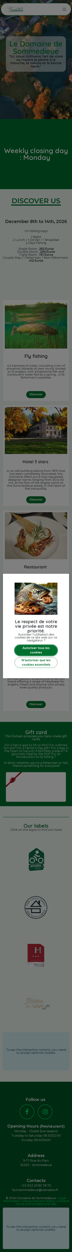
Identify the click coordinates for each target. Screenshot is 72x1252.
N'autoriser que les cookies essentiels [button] (36, 662)
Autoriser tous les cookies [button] (36, 650)
